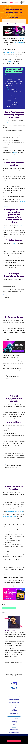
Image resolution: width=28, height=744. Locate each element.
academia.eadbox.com (9, 516)
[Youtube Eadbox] (15, 688)
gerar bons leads (19, 42)
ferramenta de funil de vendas (14, 511)
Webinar (12, 270)
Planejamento (12, 607)
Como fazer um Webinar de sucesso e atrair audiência (14, 204)
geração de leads (7, 61)
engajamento (14, 132)
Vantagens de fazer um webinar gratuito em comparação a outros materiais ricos (14, 83)
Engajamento (5, 607)
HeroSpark (21, 38)
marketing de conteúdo (11, 52)
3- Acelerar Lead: (14, 96)
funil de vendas (8, 325)
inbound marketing (8, 123)
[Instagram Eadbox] (13, 688)
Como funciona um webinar (14, 79)
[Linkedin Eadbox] (16, 688)
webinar (15, 152)
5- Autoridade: (13, 102)
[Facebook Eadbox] (11, 688)
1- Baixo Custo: (13, 89)
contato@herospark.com (14, 692)
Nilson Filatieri (9, 631)
